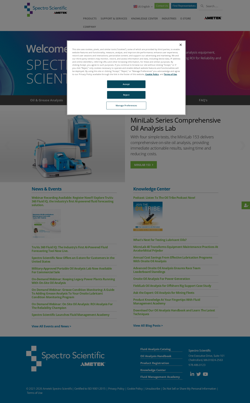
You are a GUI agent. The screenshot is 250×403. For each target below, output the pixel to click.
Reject (126, 94)
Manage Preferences (126, 105)
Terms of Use (170, 74)
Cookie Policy (152, 74)
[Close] (181, 45)
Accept (126, 84)
